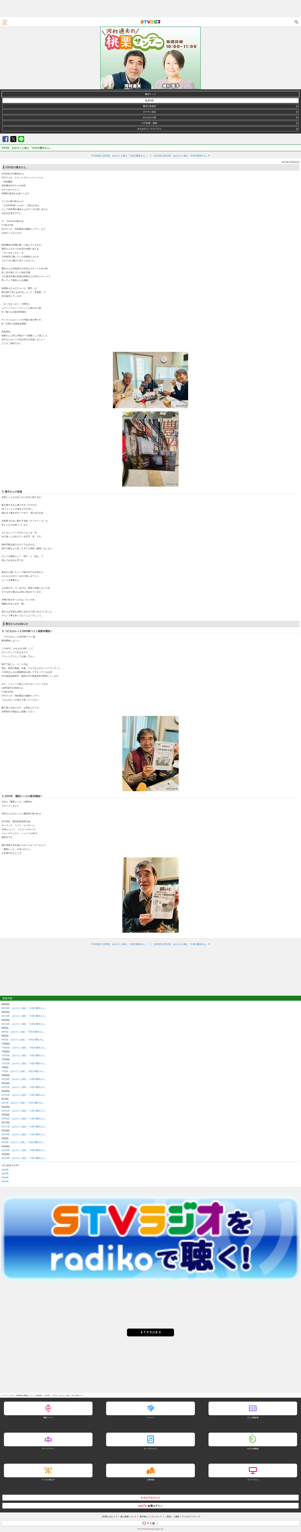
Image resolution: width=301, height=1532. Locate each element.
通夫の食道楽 (149, 106)
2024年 (5, 1177)
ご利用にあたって (109, 1516)
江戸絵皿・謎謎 (149, 123)
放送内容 (149, 100)
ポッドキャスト (150, 1448)
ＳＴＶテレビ (253, 1479)
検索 (296, 22)
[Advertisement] (150, 9)
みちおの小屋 (149, 117)
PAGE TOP (295, 1511)
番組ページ (48, 1417)
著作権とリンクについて (151, 1516)
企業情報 (150, 1479)
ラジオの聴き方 (48, 1479)
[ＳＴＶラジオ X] (150, 1335)
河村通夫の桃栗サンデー (24, 1395)
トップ (4, 1395)
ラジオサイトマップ (191, 1516)
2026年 (5, 1169)
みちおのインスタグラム (149, 128)
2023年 (5, 1181)
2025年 (5, 1173)
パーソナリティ (48, 1448)
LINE (21, 139)
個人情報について (128, 1516)
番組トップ (150, 94)
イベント (150, 1417)
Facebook (5, 139)
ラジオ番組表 (253, 1417)
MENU (4, 22)
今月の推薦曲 (253, 1448)
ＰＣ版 (151, 1523)
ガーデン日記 (149, 111)
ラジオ (11, 1395)
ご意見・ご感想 (172, 1516)
